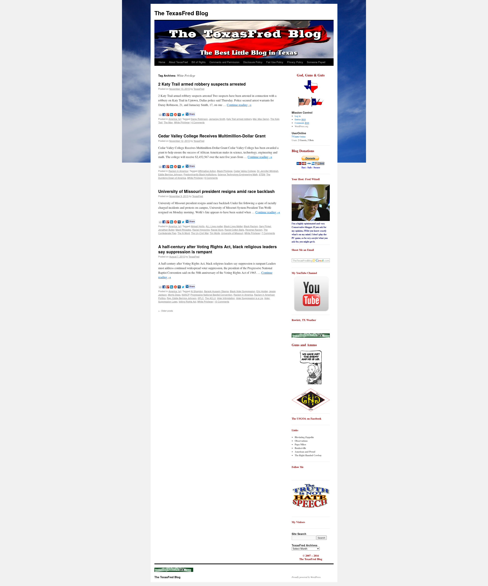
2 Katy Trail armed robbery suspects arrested (202, 84)
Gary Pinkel (265, 226)
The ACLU (210, 298)
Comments (302, 122)
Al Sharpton (197, 291)
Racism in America (178, 171)
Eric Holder (262, 291)
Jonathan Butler (166, 229)
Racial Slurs (217, 229)
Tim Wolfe (215, 233)
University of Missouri (232, 233)
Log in (298, 115)
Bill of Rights (199, 62)
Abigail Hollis (198, 226)
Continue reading (239, 105)
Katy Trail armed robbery (239, 118)
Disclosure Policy (252, 62)
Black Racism (251, 226)
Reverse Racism (253, 229)
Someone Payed (316, 62)
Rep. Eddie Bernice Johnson (182, 298)
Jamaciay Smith (217, 118)
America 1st (175, 118)
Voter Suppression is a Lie (249, 298)
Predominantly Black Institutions (200, 174)
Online (299, 136)
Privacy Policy (295, 62)
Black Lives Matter (233, 226)
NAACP (185, 294)
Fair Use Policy (274, 62)
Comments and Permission (224, 62)
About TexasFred (178, 62)
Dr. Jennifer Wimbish (267, 171)
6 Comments (211, 177)
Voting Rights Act (187, 301)
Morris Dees (174, 294)
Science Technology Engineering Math (238, 174)
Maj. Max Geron (261, 118)
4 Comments (198, 122)
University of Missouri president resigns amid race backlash (216, 191)
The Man (168, 122)
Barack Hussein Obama (216, 291)
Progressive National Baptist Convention (211, 294)
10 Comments (222, 301)
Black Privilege (225, 171)
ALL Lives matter (214, 226)
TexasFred (198, 88)
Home (162, 62)
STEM (262, 174)
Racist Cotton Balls (234, 229)
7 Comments (268, 233)
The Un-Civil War (200, 233)
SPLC (201, 298)
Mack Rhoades (183, 229)
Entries (300, 119)
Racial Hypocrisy (201, 229)
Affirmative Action (207, 171)
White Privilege (182, 122)
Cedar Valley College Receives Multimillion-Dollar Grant (212, 136)
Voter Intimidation (226, 298)
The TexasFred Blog (181, 13)
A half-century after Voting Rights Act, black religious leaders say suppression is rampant (217, 249)
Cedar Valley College (245, 171)
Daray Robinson (199, 118)
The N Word (183, 233)
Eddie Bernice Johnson (170, 174)
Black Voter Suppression (242, 291)
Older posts (165, 310)
